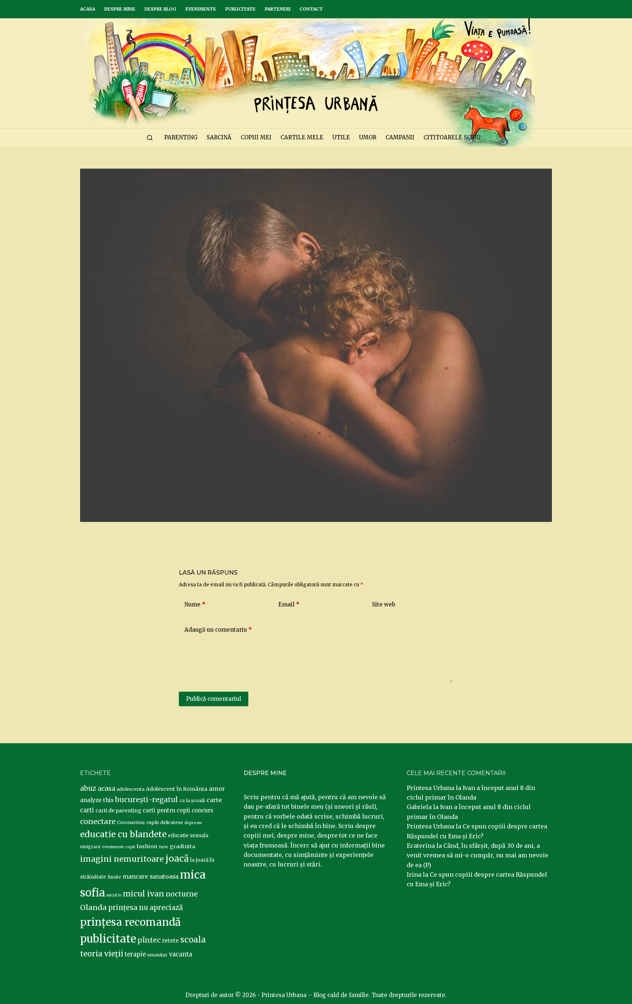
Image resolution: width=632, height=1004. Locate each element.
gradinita (182, 846)
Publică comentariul (213, 698)
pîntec (149, 940)
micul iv (113, 895)
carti (87, 810)
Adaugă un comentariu (218, 629)
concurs (202, 810)
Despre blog (160, 9)
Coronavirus (131, 822)
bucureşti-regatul (146, 799)
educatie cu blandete (123, 834)
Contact (311, 9)
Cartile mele (302, 137)
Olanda (93, 907)
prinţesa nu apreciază (145, 907)
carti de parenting (118, 810)
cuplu (152, 822)
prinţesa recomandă (130, 922)
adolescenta (130, 789)
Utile (341, 137)
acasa (106, 789)
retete (170, 940)
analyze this (97, 800)
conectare (98, 821)
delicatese (171, 822)
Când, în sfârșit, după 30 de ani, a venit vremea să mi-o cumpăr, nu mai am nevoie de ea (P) (477, 855)
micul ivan (143, 894)
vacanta (180, 954)
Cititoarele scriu (452, 137)
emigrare (90, 846)
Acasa (87, 9)
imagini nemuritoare (122, 859)
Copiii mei (256, 137)
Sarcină (219, 137)
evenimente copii (118, 847)
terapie (135, 954)
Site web (383, 604)
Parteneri (277, 9)
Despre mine (119, 9)
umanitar (157, 955)
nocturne (182, 894)
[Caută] (150, 137)
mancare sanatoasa (150, 876)
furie (163, 847)
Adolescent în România (176, 789)
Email (289, 604)
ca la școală (192, 800)
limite (114, 877)
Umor (367, 137)
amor (217, 788)
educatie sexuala (188, 835)
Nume (195, 604)
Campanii (399, 137)
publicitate (108, 938)
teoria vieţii (101, 954)
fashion (146, 846)
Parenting (181, 137)
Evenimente (200, 9)
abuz (88, 788)
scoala (193, 940)
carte (214, 800)
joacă (177, 858)
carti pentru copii (166, 810)
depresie (193, 822)
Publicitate (240, 9)
